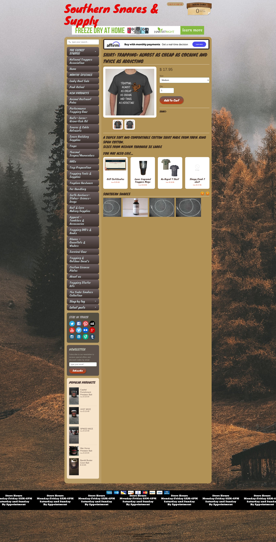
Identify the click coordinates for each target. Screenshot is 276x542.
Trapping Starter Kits (80, 284)
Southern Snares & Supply (136, 534)
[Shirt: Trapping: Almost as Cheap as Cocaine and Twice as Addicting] (118, 124)
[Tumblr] (92, 337)
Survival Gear (78, 251)
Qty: (161, 86)
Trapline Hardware (81, 182)
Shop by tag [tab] (77, 301)
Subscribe (78, 370)
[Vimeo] (79, 330)
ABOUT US (135, 500)
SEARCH (122, 500)
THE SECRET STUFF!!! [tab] (77, 51)
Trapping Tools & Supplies (80, 175)
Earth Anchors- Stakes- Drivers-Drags (80, 198)
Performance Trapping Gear (79, 110)
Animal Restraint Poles (80, 100)
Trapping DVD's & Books (80, 231)
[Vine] (85, 336)
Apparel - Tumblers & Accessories (77, 220)
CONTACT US (151, 500)
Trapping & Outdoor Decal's (79, 259)
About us (75, 276)
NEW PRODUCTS (79, 93)
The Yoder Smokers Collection (81, 293)
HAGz (73, 161)
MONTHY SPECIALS (81, 74)
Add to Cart (171, 100)
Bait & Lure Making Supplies (80, 209)
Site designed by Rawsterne (142, 536)
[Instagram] (72, 337)
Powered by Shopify (143, 538)
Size (161, 76)
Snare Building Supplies (79, 138)
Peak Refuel (77, 87)
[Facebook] (79, 323)
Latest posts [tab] (77, 307)
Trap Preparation (80, 167)
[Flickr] (85, 330)
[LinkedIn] (79, 337)
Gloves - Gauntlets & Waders (77, 242)
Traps (73, 145)
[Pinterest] (85, 323)
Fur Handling (78, 189)
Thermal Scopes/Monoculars (81, 153)
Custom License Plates (79, 268)
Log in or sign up (175, 4)
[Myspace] (92, 323)
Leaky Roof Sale (79, 81)
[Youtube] (72, 330)
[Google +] (92, 330)
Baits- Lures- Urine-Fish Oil (79, 119)
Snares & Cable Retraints (79, 128)
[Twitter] (72, 324)
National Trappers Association (81, 61)
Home (73, 68)
